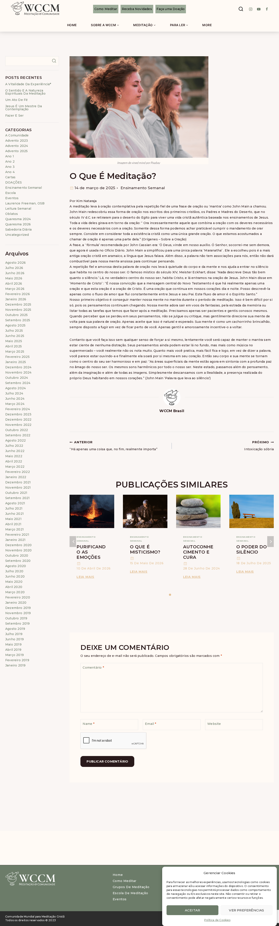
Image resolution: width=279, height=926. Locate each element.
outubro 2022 (16, 430)
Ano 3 (10, 167)
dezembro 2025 (18, 304)
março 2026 (14, 289)
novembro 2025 (18, 310)
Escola (10, 193)
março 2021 (14, 529)
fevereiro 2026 (17, 294)
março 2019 (14, 655)
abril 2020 (13, 587)
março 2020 (15, 592)
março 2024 (14, 404)
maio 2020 (13, 582)
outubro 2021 (16, 493)
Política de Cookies (217, 920)
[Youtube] (258, 9)
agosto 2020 (15, 566)
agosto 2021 (15, 503)
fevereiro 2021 (17, 535)
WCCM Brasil (171, 411)
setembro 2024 (18, 383)
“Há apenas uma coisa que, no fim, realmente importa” (113, 445)
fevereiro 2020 (17, 597)
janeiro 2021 (15, 540)
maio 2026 (13, 278)
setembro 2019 (17, 623)
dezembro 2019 (18, 608)
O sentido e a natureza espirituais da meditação (25, 91)
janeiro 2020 (15, 603)
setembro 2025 (17, 320)
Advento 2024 (16, 146)
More (207, 25)
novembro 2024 (18, 372)
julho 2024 (14, 393)
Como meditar (124, 881)
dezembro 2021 (18, 482)
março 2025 (14, 351)
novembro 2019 (18, 613)
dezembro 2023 (18, 414)
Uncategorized (17, 235)
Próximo (270, 541)
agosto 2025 (15, 325)
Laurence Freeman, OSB (24, 203)
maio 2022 (13, 456)
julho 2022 (14, 446)
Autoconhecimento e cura (198, 552)
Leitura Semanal (18, 209)
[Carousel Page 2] (173, 594)
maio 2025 (13, 341)
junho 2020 (15, 576)
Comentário (93, 667)
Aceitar (192, 910)
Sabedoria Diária (18, 229)
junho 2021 (14, 514)
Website (214, 724)
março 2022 (14, 467)
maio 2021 (13, 519)
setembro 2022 (18, 435)
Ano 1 (9, 156)
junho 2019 (14, 639)
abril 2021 (13, 524)
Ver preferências (246, 910)
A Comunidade (17, 135)
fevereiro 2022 (17, 472)
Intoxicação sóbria (259, 445)
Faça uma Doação (171, 9)
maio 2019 (13, 644)
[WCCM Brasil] (35, 9)
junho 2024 (14, 399)
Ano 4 (10, 172)
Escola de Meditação (130, 893)
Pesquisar (54, 60)
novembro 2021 (18, 487)
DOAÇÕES (13, 182)
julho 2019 (13, 634)
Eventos (12, 198)
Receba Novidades (137, 9)
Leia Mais (86, 577)
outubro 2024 (16, 378)
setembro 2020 (18, 561)
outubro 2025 (16, 315)
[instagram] (250, 9)
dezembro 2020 (18, 545)
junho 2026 (14, 273)
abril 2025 (13, 346)
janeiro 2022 (15, 477)
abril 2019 (13, 650)
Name (88, 724)
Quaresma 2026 (18, 224)
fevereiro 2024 (17, 409)
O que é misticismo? (145, 549)
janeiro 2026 (15, 299)
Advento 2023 (16, 141)
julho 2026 (14, 268)
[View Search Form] (241, 9)
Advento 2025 (16, 151)
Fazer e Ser (14, 115)
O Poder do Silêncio (251, 549)
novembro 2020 (18, 550)
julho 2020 (14, 571)
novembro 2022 (18, 425)
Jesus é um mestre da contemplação (23, 107)
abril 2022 (13, 461)
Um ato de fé (16, 100)
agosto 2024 (15, 388)
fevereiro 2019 (17, 660)
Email (150, 724)
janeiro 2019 (15, 665)
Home (72, 25)
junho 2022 (14, 451)
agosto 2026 (15, 263)
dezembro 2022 (18, 419)
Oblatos (11, 214)
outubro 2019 (16, 618)
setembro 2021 (17, 498)
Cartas (10, 177)
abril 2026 (13, 283)
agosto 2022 (15, 440)
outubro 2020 (16, 555)
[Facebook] (266, 9)
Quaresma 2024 (18, 219)
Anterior (73, 541)
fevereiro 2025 (17, 357)
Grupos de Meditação (131, 887)
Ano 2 (10, 161)
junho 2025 (14, 336)
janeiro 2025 (15, 362)
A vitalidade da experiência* (28, 84)
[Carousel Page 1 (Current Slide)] (170, 594)
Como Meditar (105, 9)
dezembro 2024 (18, 367)
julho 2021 (13, 508)
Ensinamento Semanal (143, 188)
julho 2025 (14, 331)
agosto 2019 (15, 629)
